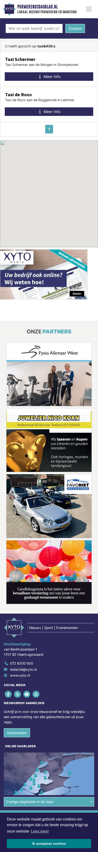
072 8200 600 (21, 663)
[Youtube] (27, 694)
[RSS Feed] (36, 694)
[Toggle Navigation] (88, 9)
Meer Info (51, 76)
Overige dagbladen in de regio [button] (30, 802)
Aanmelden (17, 732)
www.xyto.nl (20, 675)
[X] (17, 694)
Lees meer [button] (40, 831)
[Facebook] (8, 694)
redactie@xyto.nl (23, 669)
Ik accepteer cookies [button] (49, 843)
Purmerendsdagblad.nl (37, 7)
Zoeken (75, 28)
